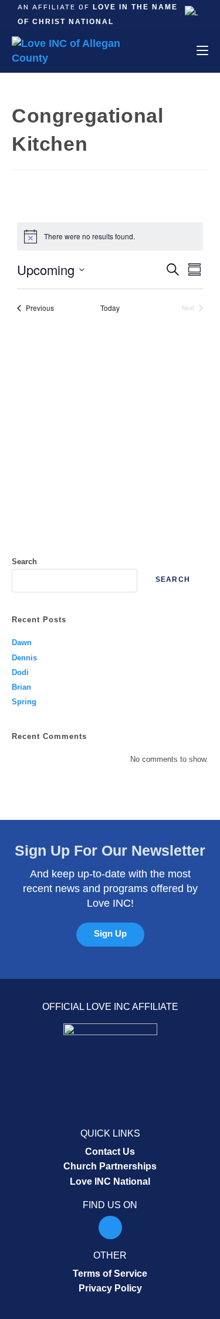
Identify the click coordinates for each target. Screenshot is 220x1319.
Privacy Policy (110, 1288)
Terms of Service (110, 1274)
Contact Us (110, 1152)
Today (110, 308)
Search (24, 561)
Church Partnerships (110, 1166)
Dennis (24, 657)
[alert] (109, 236)
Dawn (22, 642)
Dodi (20, 672)
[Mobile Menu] (202, 50)
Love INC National (110, 1181)
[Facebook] (110, 1227)
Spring (24, 701)
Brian (21, 687)
